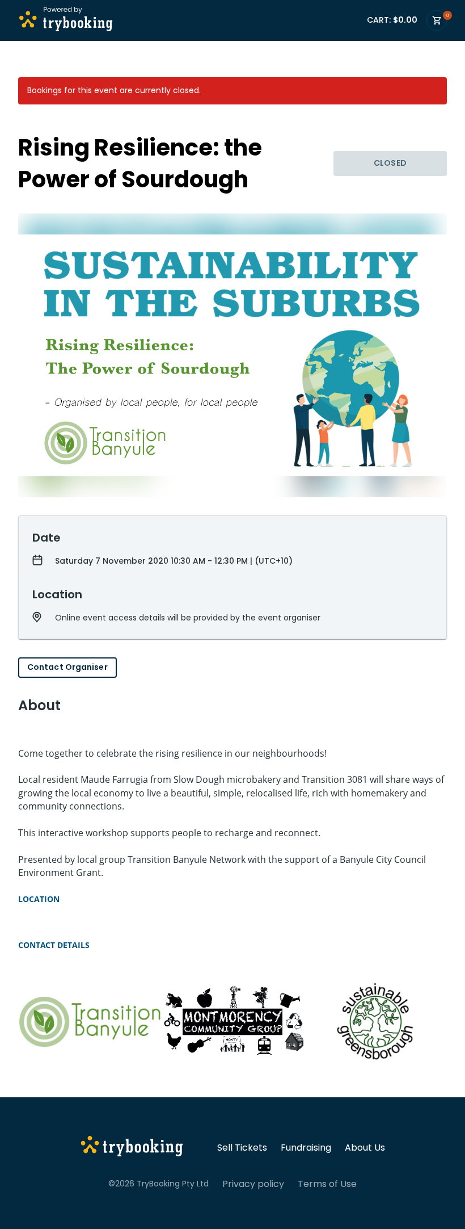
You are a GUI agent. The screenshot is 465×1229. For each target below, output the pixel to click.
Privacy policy (253, 1184)
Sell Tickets (242, 1148)
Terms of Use (327, 1184)
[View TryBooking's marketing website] (132, 1148)
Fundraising (306, 1148)
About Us (365, 1148)
